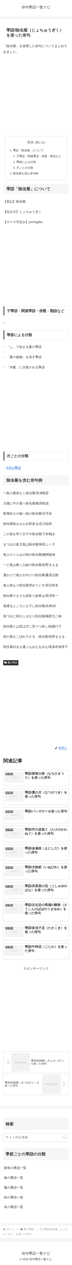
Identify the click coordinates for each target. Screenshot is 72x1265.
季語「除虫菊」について (28, 150)
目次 (30, 142)
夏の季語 (12, 662)
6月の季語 (13, 468)
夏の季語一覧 (13, 1187)
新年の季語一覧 (15, 1168)
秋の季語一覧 (13, 1197)
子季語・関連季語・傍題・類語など (38, 156)
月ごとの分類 (24, 167)
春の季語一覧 (13, 1177)
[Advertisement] (36, 95)
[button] (64, 1137)
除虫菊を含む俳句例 (25, 173)
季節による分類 (26, 162)
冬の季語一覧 (13, 1207)
